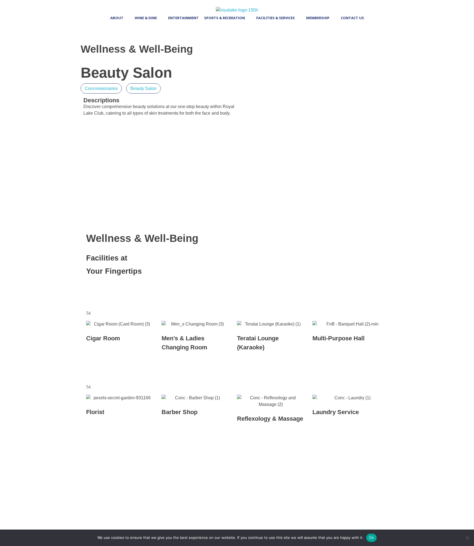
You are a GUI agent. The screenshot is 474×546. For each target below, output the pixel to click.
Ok (371, 537)
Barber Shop (180, 412)
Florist (95, 412)
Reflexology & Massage (270, 418)
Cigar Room (103, 338)
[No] (467, 538)
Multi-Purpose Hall (338, 338)
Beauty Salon (143, 88)
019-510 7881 (270, 207)
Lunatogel (154, 465)
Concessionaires (101, 88)
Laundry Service (335, 412)
